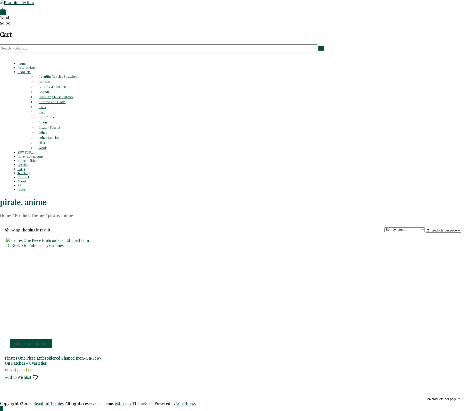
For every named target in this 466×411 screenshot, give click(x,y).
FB (19, 185)
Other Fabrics (49, 137)
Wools (43, 148)
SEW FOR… (25, 152)
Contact (23, 177)
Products (24, 72)
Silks (42, 142)
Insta (21, 189)
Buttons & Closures (53, 86)
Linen (43, 122)
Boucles (44, 81)
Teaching (23, 173)
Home (21, 63)
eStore (120, 403)
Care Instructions (30, 156)
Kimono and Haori (52, 102)
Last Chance (47, 117)
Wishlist (22, 165)
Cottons (44, 92)
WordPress (186, 403)
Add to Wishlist (18, 377)
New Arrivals (26, 68)
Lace (42, 112)
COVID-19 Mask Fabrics (56, 97)
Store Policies (27, 160)
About (21, 181)
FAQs (21, 169)
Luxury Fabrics (49, 127)
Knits (42, 107)
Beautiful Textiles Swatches (58, 76)
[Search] (321, 48)
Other (43, 132)
